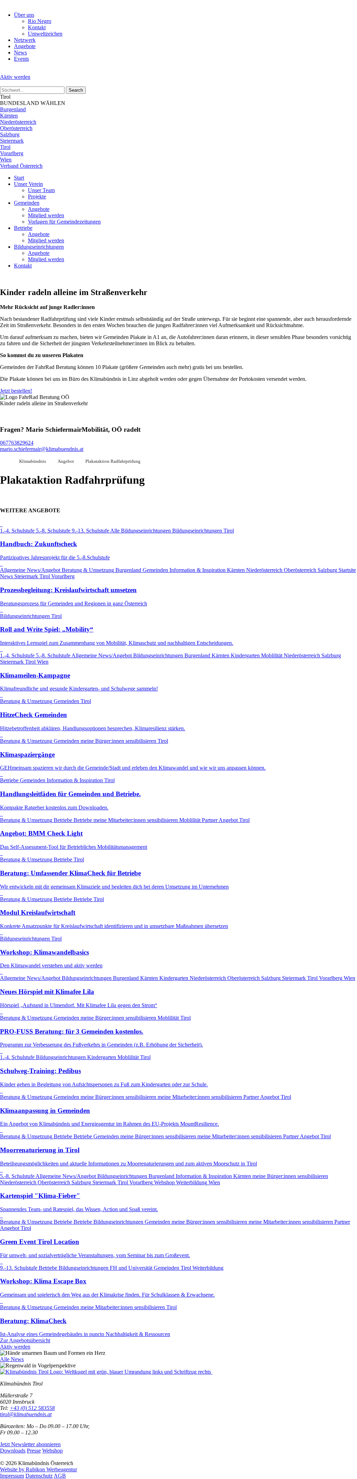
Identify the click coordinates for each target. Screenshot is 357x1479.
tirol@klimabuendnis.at (26, 1414)
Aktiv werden (15, 77)
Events (21, 59)
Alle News (12, 1359)
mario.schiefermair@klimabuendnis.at (41, 449)
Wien (6, 160)
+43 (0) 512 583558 (32, 1408)
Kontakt (37, 27)
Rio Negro (39, 21)
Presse (34, 1451)
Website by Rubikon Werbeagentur (38, 1469)
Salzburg (10, 134)
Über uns (24, 15)
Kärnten (9, 116)
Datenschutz (39, 1476)
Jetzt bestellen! (16, 391)
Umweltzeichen (45, 34)
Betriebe (23, 228)
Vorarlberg (11, 153)
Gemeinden (26, 203)
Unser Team (41, 190)
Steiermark (12, 141)
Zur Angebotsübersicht (25, 1340)
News (20, 52)
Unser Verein (28, 184)
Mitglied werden (46, 215)
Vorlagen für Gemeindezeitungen (64, 222)
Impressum (12, 1476)
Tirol (5, 147)
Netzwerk (25, 40)
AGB (60, 1476)
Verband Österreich (21, 166)
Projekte (37, 196)
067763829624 (16, 443)
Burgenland (13, 109)
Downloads (12, 1451)
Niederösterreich (18, 122)
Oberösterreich (16, 128)
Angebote (25, 46)
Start (19, 178)
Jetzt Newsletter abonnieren (30, 1444)
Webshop (52, 1451)
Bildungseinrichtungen (39, 247)
